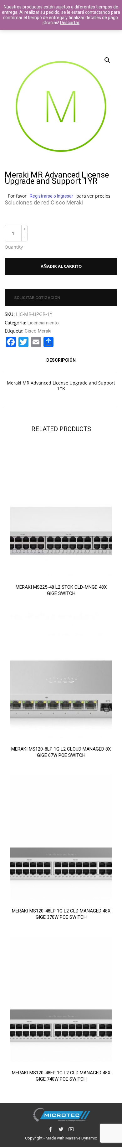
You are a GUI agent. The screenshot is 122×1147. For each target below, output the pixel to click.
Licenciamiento (43, 323)
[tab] (61, 360)
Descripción (61, 360)
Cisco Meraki (38, 331)
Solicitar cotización (37, 297)
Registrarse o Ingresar (51, 196)
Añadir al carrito (61, 266)
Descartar (69, 22)
